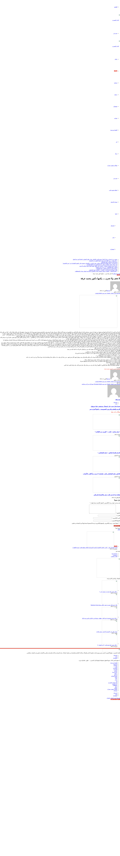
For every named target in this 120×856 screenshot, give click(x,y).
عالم (116, 678)
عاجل (116, 59)
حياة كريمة (114, 672)
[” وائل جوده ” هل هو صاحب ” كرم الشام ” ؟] (109, 643)
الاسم (118, 515)
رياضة (115, 94)
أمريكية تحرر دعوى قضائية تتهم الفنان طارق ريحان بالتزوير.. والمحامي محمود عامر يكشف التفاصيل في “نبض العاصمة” (90, 263)
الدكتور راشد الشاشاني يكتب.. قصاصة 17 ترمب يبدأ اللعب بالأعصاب (101, 474)
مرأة (116, 153)
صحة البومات (114, 676)
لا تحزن (115, 368)
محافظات (115, 685)
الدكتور (118, 368)
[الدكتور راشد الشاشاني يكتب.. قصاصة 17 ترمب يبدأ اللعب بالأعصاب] (106, 471)
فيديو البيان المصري (112, 682)
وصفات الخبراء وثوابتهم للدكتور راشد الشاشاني (106, 268)
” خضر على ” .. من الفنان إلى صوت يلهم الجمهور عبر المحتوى (103, 260)
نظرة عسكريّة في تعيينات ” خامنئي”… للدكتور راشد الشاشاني (103, 270)
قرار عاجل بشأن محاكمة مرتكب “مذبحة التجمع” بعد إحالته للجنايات (102, 264)
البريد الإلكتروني (116, 518)
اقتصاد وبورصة (113, 130)
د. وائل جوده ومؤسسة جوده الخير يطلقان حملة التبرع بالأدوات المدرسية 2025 (99, 618)
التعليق (118, 513)
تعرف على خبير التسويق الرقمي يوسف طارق (106, 631)
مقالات (115, 71)
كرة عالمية (114, 684)
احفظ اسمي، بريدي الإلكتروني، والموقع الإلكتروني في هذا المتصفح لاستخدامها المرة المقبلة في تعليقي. (95, 523)
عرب (116, 680)
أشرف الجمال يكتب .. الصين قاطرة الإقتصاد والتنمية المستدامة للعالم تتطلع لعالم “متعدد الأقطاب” (94, 547)
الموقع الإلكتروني (116, 520)
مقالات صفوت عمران (112, 165)
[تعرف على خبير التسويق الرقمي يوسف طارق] (109, 630)
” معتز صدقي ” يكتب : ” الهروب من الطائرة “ (107, 431)
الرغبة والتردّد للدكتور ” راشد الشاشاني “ (109, 452)
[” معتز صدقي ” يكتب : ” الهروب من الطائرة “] (106, 429)
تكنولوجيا (115, 668)
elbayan (108, 290)
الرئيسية (118, 273)
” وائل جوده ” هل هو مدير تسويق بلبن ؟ (108, 591)
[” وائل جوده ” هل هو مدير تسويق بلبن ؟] (109, 590)
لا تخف (111, 368)
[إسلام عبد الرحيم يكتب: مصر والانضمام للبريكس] (106, 492)
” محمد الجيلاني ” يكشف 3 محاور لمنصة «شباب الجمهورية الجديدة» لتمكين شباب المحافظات (96, 271)
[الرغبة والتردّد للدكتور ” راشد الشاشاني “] (106, 450)
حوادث (115, 118)
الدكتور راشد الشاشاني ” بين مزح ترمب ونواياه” (106, 267)
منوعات (115, 690)
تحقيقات (115, 106)
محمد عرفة (107, 368)
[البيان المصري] (116, 20)
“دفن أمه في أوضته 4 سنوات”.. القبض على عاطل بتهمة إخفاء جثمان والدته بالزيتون (98, 266)
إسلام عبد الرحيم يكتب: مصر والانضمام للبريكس (107, 494)
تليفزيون (115, 669)
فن (116, 141)
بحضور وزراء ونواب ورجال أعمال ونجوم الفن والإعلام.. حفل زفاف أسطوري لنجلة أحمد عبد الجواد (95, 259)
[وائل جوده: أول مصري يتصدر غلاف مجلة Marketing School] (109, 603)
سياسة (115, 82)
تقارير (116, 666)
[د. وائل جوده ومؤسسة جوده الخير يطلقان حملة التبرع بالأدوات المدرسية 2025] (109, 617)
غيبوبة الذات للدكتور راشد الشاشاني (109, 262)
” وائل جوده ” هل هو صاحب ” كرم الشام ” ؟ (107, 645)
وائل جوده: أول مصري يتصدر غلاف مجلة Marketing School (104, 605)
